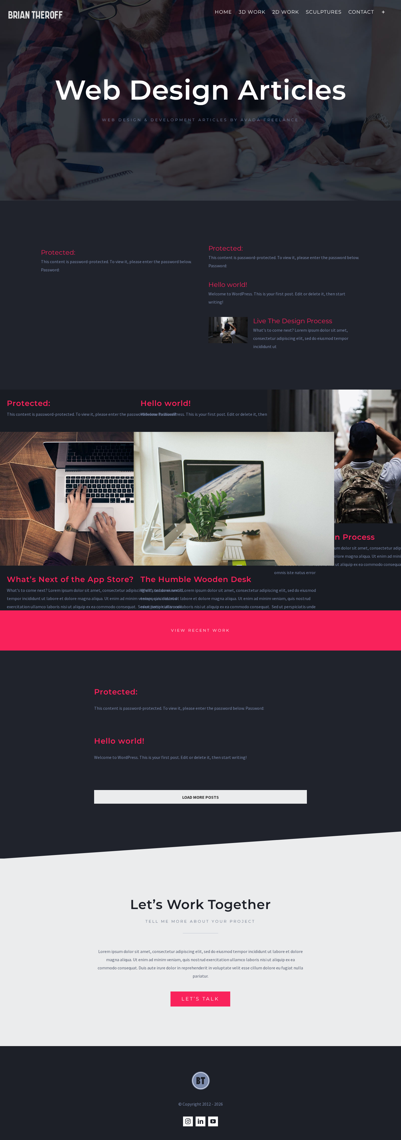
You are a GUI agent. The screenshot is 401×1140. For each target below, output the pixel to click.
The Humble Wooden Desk (196, 579)
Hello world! (227, 285)
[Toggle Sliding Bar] (383, 11)
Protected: (58, 252)
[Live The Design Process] (228, 330)
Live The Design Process (292, 321)
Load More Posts (200, 797)
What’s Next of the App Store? (70, 579)
